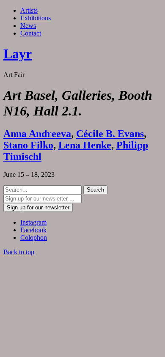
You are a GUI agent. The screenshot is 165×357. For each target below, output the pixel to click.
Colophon (33, 237)
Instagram (33, 222)
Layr (17, 53)
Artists (29, 10)
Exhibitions (35, 18)
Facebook (33, 229)
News (28, 25)
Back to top (18, 251)
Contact (30, 33)
